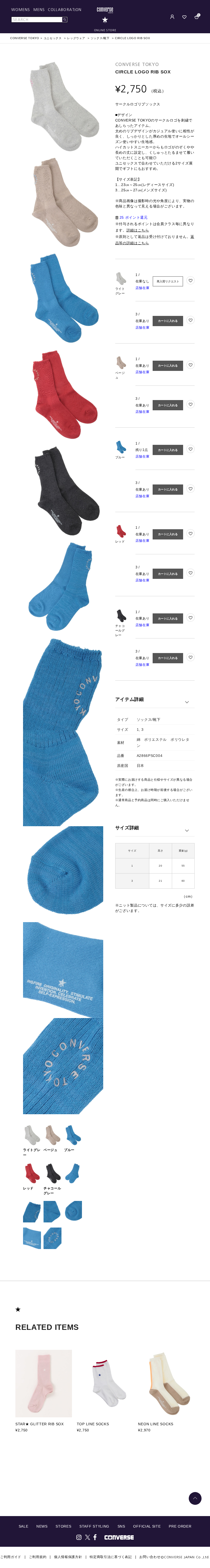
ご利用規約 (38, 1557)
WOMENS (20, 10)
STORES (63, 1526)
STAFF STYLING (94, 1526)
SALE (23, 1526)
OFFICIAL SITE (147, 1526)
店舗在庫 (142, 288)
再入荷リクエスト (168, 281)
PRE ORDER (180, 1526)
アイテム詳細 (129, 699)
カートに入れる (168, 320)
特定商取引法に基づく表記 (111, 1557)
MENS (39, 10)
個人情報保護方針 (68, 1557)
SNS (121, 1526)
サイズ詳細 (127, 827)
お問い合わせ (149, 1557)
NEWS (42, 1526)
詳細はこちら (138, 230)
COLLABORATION (64, 10)
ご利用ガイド (10, 1557)
